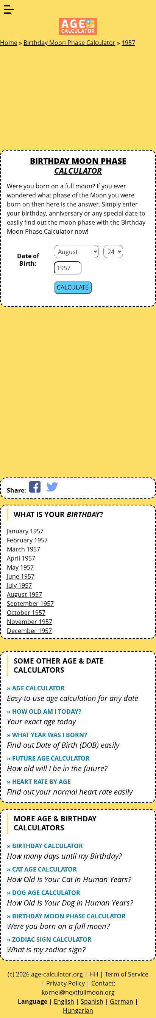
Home (8, 43)
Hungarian (78, 1010)
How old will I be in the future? (57, 768)
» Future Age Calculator (48, 758)
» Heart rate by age (39, 782)
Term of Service (126, 974)
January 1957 (25, 531)
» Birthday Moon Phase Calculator (66, 916)
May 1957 (20, 567)
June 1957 (20, 576)
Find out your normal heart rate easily (70, 792)
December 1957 (29, 631)
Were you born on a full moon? (58, 926)
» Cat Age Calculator (42, 869)
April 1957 (21, 558)
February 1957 (27, 540)
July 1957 (19, 585)
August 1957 (24, 594)
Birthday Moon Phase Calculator (69, 43)
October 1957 (26, 612)
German (121, 1001)
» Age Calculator (36, 688)
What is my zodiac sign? (46, 949)
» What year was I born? (47, 735)
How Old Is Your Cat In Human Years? (69, 879)
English (64, 1001)
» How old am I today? (44, 711)
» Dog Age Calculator (43, 893)
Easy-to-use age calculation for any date (72, 698)
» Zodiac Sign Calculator (49, 939)
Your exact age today (41, 721)
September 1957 (30, 603)
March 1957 (23, 549)
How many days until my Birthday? (64, 856)
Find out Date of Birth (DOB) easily (63, 745)
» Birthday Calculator (45, 846)
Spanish (92, 1001)
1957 (128, 43)
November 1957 (29, 622)
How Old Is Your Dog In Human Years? (70, 903)
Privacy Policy (65, 983)
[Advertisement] (57, 100)
